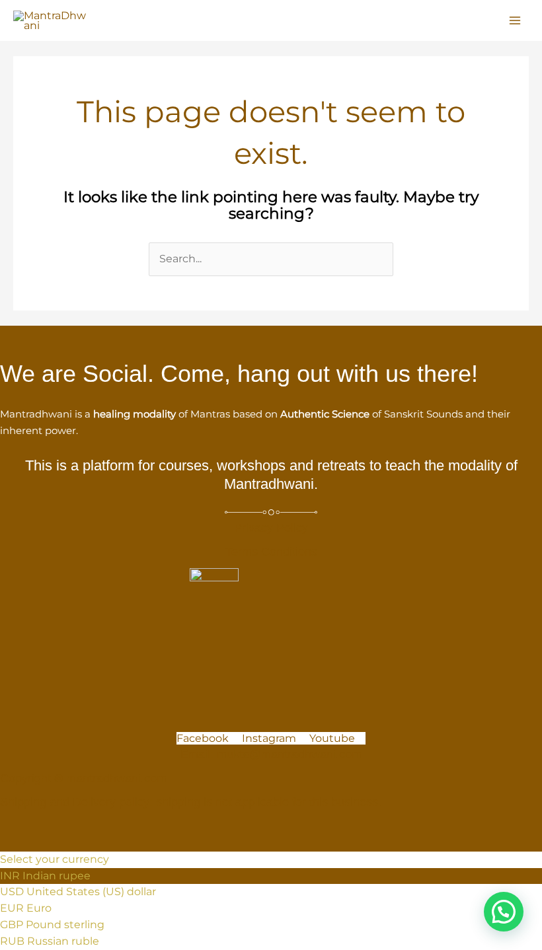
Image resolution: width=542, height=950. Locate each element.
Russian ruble (63, 941)
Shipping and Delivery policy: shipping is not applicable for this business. (190, 802)
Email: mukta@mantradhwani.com (271, 754)
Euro (39, 908)
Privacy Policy (271, 527)
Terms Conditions (271, 551)
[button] (503, 912)
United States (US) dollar (91, 891)
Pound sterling (65, 924)
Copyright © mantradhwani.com (83, 778)
